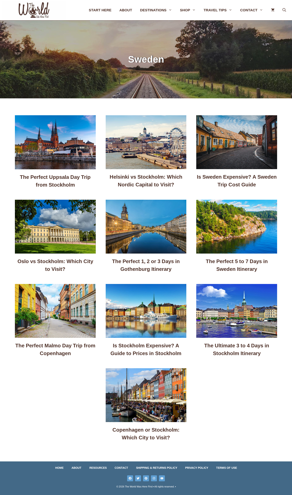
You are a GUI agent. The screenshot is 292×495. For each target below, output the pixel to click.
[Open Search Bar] (284, 10)
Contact (248, 10)
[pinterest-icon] (146, 478)
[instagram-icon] (154, 478)
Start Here (100, 10)
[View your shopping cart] (272, 10)
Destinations (153, 10)
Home (59, 467)
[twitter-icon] (138, 478)
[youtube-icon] (162, 478)
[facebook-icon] (130, 478)
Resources (98, 467)
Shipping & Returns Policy (156, 467)
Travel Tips (215, 10)
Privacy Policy (196, 467)
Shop (185, 10)
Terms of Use (226, 467)
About (125, 10)
